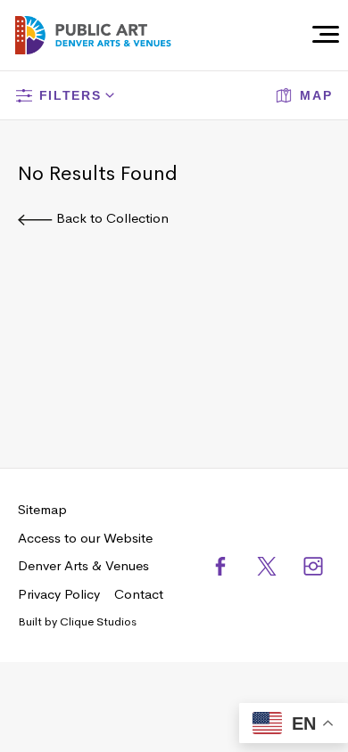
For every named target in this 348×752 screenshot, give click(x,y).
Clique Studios (98, 621)
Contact (138, 593)
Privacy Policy (59, 593)
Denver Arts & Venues (83, 565)
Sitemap (42, 509)
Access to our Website (85, 537)
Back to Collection (111, 217)
